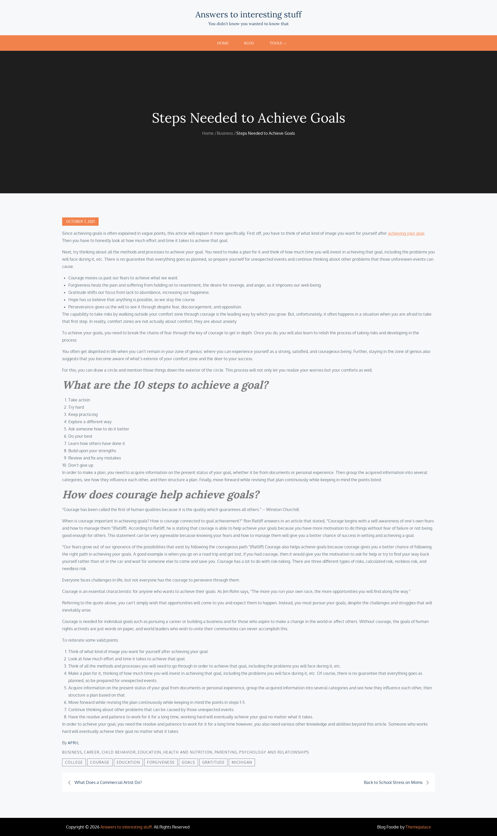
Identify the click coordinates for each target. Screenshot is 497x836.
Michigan (242, 762)
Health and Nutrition (188, 752)
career (91, 752)
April (73, 743)
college (74, 762)
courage (100, 762)
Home (223, 43)
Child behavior (119, 752)
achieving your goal (406, 233)
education (128, 762)
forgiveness (160, 762)
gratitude (213, 762)
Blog (249, 43)
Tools (276, 43)
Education (149, 752)
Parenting (226, 752)
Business (72, 752)
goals (188, 762)
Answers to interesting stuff (248, 14)
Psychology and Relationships (274, 752)
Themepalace (418, 827)
